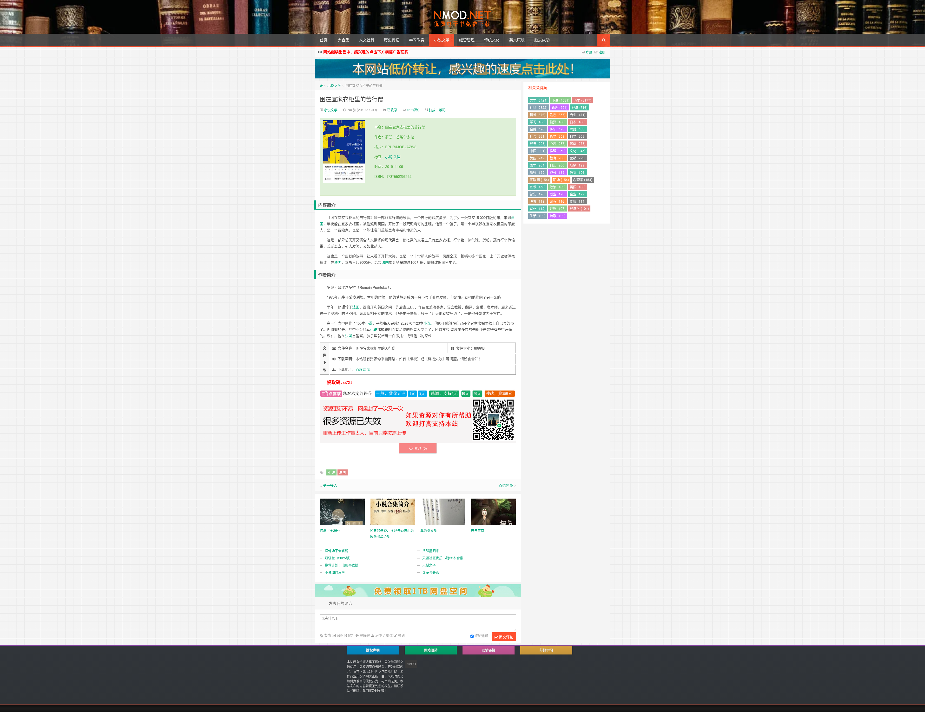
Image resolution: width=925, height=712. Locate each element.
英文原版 (517, 40)
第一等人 (330, 485)
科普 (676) (538, 114)
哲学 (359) (558, 136)
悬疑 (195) (538, 172)
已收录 (392, 109)
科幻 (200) (558, 165)
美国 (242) (538, 157)
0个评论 (413, 109)
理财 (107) (558, 208)
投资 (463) (558, 121)
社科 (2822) (539, 107)
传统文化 (492, 40)
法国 (397, 156)
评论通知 (481, 635)
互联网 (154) (539, 179)
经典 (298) (538, 143)
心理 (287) (558, 143)
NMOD (411, 663)
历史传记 (391, 40)
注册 (602, 52)
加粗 (351, 635)
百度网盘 (363, 369)
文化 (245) (578, 150)
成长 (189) (558, 172)
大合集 (343, 40)
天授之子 (429, 565)
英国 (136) (578, 186)
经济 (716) (580, 107)
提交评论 (505, 636)
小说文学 (441, 40)
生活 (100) (538, 215)
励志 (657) (558, 114)
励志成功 (542, 40)
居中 (378, 635)
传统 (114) (578, 201)
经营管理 (467, 40)
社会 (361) (538, 136)
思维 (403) (578, 129)
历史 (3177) (582, 100)
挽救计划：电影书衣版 (341, 565)
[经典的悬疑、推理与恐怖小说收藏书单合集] (392, 511)
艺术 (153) (538, 186)
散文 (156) (578, 172)
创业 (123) (558, 194)
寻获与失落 (430, 572)
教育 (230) (558, 157)
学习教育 (416, 40)
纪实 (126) (538, 194)
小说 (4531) (560, 100)
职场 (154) (561, 179)
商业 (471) (578, 114)
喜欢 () (420, 448)
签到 (401, 635)
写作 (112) (538, 208)
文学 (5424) (539, 100)
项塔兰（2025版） (339, 557)
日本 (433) (578, 121)
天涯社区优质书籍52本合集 (442, 557)
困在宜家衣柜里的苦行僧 (351, 99)
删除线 (364, 635)
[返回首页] (321, 85)
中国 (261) (538, 150)
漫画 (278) (578, 143)
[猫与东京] (493, 511)
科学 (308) (578, 136)
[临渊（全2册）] (342, 511)
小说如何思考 (335, 572)
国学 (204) (538, 165)
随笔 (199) (578, 165)
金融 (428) (538, 129)
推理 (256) (558, 150)
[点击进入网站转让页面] (462, 68)
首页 (323, 40)
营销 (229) (578, 157)
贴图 (339, 635)
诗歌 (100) (558, 215)
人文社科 (366, 40)
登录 (589, 52)
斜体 (389, 635)
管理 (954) (560, 107)
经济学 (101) (579, 208)
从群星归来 (430, 550)
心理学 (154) (582, 179)
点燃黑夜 (506, 485)
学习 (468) (538, 121)
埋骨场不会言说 (336, 550)
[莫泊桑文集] (443, 511)
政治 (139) (558, 186)
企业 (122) (578, 194)
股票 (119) (538, 201)
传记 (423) (558, 129)
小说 (388, 156)
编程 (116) (558, 201)
